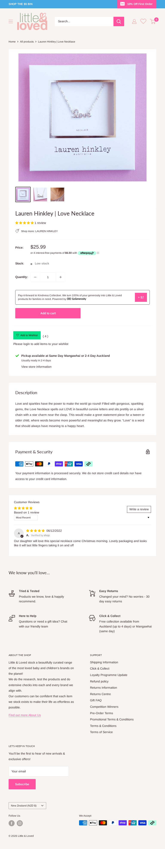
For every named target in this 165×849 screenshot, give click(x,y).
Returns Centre (100, 694)
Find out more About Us (25, 715)
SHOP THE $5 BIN (20, 4)
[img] (36, 530)
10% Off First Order (140, 4)
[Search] (118, 21)
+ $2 (141, 297)
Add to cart (48, 313)
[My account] (134, 21)
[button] (25, 223)
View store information (36, 366)
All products (27, 41)
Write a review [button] (139, 509)
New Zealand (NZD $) (24, 805)
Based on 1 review (26, 512)
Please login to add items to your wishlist (40, 344)
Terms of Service (101, 732)
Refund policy (99, 681)
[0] (153, 21)
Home (12, 41)
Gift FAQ (96, 700)
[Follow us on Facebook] (12, 823)
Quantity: (21, 277)
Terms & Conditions (103, 725)
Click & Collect (99, 668)
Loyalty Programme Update (108, 675)
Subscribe (22, 784)
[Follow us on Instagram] (20, 823)
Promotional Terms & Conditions (112, 719)
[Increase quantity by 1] (60, 277)
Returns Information (103, 687)
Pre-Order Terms (101, 713)
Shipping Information (104, 662)
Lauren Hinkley (46, 231)
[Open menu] (11, 21)
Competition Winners (104, 706)
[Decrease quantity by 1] (35, 277)
